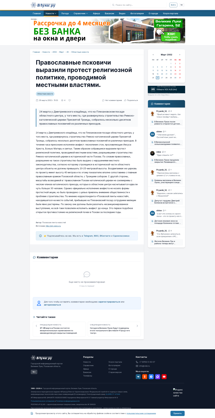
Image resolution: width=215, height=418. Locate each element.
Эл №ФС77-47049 (113, 394)
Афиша (86, 369)
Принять (177, 413)
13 (162, 70)
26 (68, 52)
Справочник (88, 365)
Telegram (88, 236)
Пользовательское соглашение (42, 401)
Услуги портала (115, 362)
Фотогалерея (114, 365)
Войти (173, 5)
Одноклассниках (121, 236)
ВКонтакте (105, 236)
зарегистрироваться (109, 302)
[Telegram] (151, 376)
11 (153, 70)
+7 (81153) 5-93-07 (147, 362)
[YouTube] (164, 376)
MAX (96, 236)
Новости (46, 52)
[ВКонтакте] (138, 376)
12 (157, 70)
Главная (36, 52)
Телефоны (87, 376)
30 (175, 78)
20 (162, 74)
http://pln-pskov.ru (53, 226)
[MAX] (157, 376)
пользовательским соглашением (141, 413)
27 (162, 78)
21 (166, 74)
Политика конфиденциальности (68, 401)
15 (171, 70)
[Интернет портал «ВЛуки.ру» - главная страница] (43, 5)
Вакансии (87, 372)
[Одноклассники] (144, 376)
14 (166, 70)
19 (157, 74)
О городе (112, 369)
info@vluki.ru (144, 366)
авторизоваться (52, 305)
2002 (55, 52)
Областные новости (80, 52)
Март (61, 52)
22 (171, 74)
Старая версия (115, 372)
